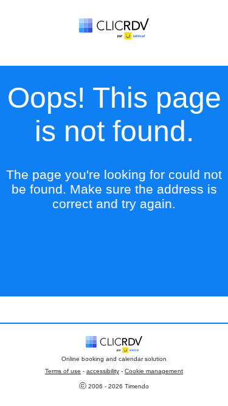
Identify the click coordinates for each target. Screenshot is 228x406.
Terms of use (63, 371)
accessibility (102, 371)
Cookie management (154, 371)
